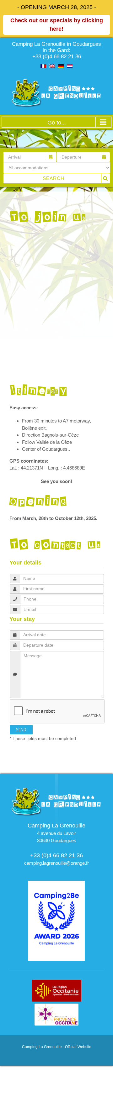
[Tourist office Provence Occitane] (56, 1007)
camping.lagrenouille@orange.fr (56, 863)
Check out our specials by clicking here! (56, 24)
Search (53, 178)
